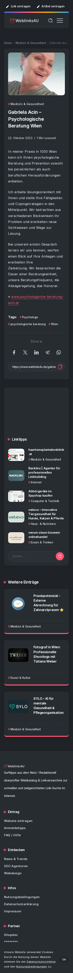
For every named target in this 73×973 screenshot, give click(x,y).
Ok (64, 959)
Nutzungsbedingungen (31, 966)
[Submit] (60, 556)
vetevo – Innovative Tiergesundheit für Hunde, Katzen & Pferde (46, 514)
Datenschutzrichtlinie (41, 961)
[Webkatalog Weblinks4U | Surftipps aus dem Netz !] (24, 20)
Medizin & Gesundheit (31, 43)
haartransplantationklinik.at (46, 452)
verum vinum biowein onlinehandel (44, 535)
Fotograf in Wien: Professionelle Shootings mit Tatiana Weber (46, 654)
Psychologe (30, 317)
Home (8, 43)
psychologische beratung (28, 324)
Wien (54, 324)
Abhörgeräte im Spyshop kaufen (40, 493)
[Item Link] (16, 455)
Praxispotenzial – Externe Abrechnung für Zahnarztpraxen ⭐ (48, 603)
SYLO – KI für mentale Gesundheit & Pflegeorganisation (48, 706)
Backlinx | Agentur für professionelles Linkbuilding (44, 472)
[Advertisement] (36, 415)
